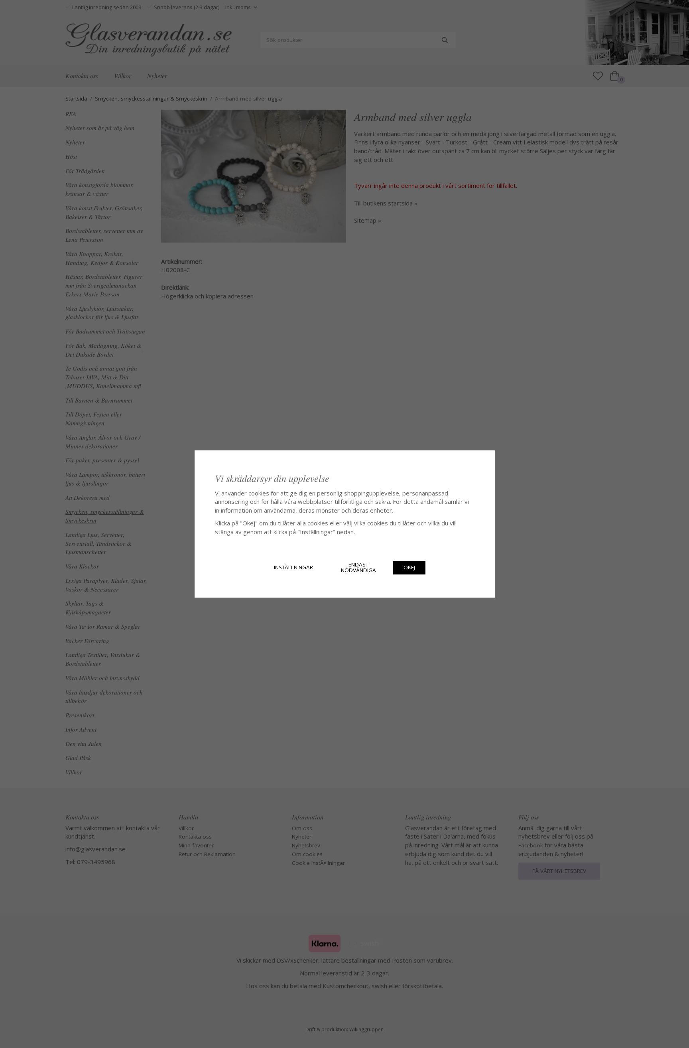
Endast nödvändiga (358, 567)
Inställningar (293, 567)
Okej (409, 567)
